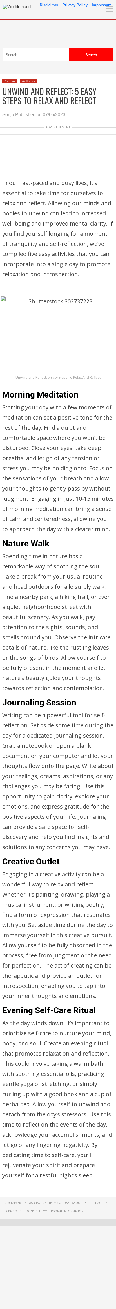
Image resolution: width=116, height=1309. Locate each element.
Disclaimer (49, 5)
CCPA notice (13, 1211)
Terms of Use (59, 1203)
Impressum (101, 5)
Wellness (28, 81)
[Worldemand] (17, 6)
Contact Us (98, 1203)
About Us (79, 1203)
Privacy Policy (75, 5)
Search (91, 55)
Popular (9, 81)
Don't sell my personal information (55, 1211)
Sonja (8, 114)
